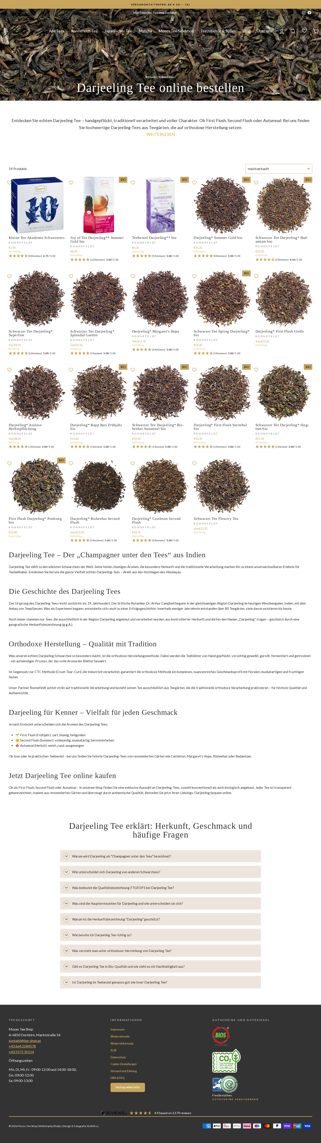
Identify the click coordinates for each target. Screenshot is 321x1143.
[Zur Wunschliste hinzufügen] (9, 182)
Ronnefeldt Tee (84, 30)
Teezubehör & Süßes (218, 30)
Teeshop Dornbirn (165, 12)
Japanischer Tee (118, 30)
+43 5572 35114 (21, 1052)
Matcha (145, 30)
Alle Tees (56, 30)
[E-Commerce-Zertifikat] (254, 1084)
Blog (246, 30)
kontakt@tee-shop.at (25, 1040)
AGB (113, 1050)
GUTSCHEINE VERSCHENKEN (235, 1099)
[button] (37, 256)
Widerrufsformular (122, 1043)
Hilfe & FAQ (117, 1078)
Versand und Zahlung (123, 1071)
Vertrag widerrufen (128, 1087)
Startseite (151, 77)
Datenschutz (118, 1057)
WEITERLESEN (160, 134)
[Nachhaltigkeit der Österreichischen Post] (254, 1060)
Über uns (264, 30)
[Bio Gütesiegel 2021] (254, 1036)
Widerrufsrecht (119, 1036)
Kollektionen (166, 77)
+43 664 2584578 (22, 1046)
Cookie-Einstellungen (123, 1064)
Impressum (117, 1029)
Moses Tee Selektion (176, 30)
